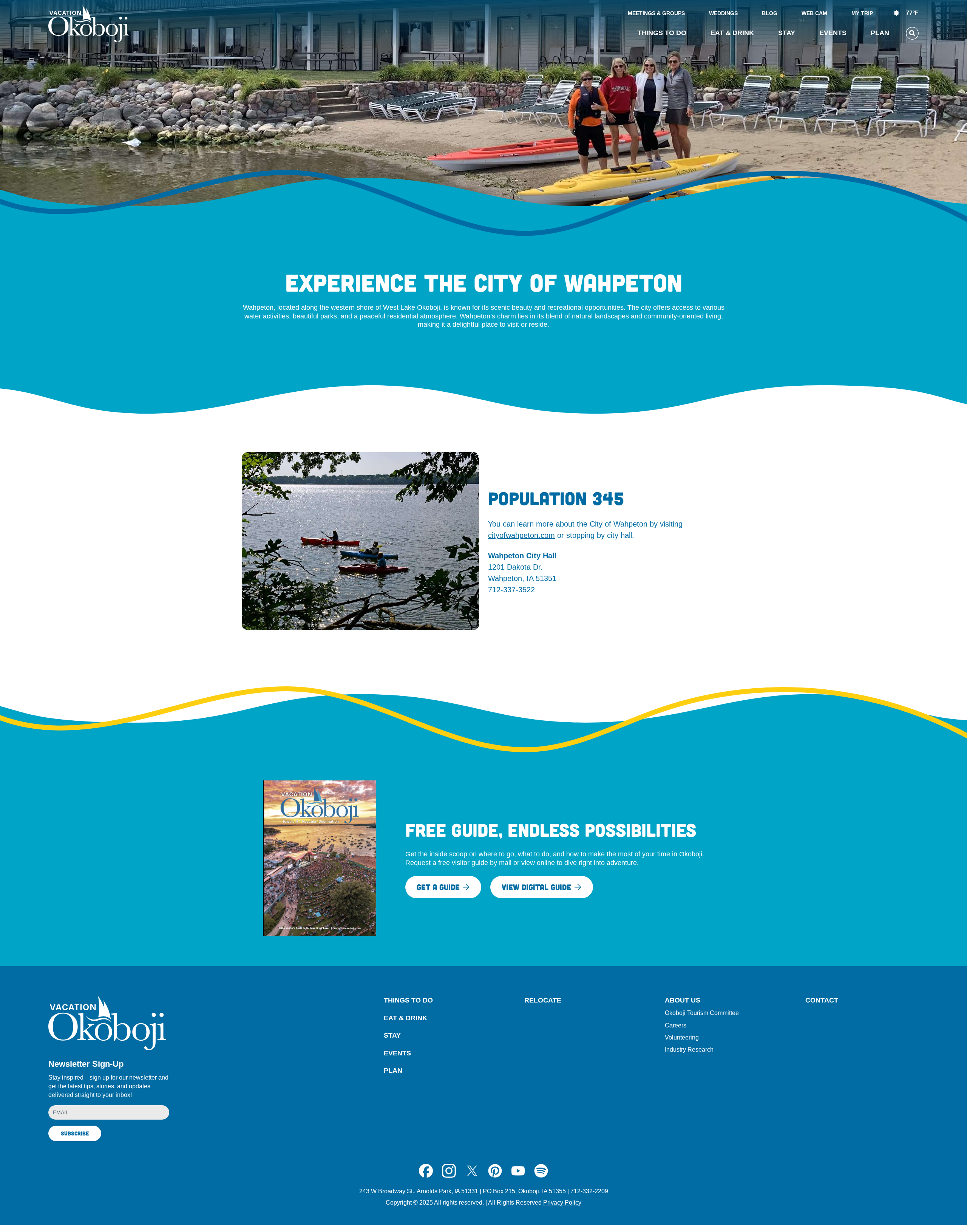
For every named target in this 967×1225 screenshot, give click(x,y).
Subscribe (75, 1133)
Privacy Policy (562, 1202)
